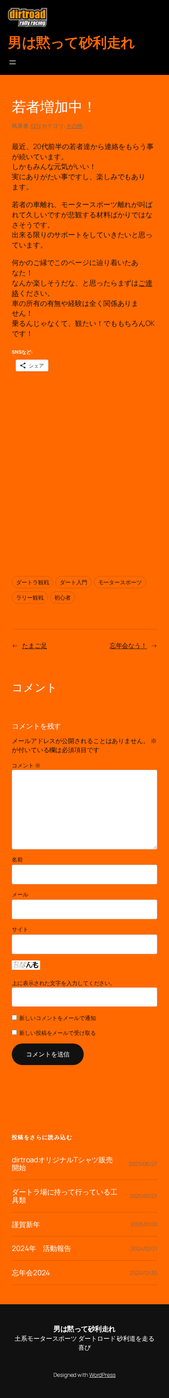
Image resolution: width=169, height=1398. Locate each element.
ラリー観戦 (30, 597)
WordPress (102, 1374)
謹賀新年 (26, 1224)
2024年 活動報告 (41, 1248)
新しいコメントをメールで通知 (57, 1018)
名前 (17, 859)
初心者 (62, 597)
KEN (35, 125)
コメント (26, 765)
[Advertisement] (84, 468)
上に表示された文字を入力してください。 (64, 983)
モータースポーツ (120, 582)
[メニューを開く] (12, 62)
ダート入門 (73, 582)
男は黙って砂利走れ (71, 42)
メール (20, 894)
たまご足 (34, 645)
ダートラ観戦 (32, 582)
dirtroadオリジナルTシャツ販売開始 (62, 1164)
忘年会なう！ (128, 645)
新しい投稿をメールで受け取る (57, 1032)
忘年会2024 (31, 1273)
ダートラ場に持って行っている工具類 (65, 1196)
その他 (74, 125)
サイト (20, 929)
